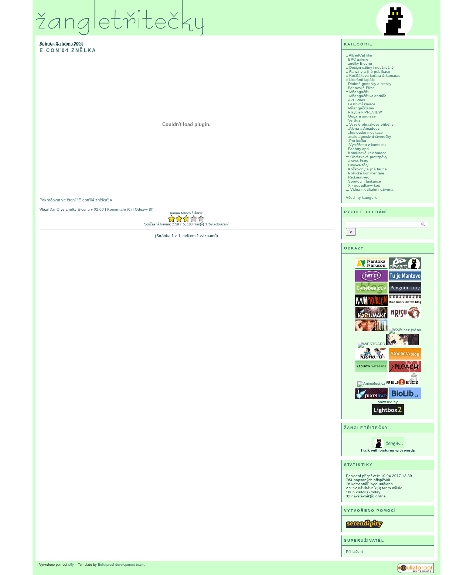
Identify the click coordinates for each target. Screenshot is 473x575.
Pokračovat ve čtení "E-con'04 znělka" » (76, 200)
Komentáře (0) (119, 209)
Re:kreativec (358, 177)
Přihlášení (354, 552)
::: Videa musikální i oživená (370, 189)
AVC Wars (356, 100)
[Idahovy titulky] (371, 358)
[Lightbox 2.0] (388, 414)
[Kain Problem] (371, 305)
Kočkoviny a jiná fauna (367, 169)
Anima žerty (358, 161)
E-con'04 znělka (68, 50)
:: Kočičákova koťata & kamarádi (373, 76)
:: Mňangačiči (357, 92)
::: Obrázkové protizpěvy (366, 157)
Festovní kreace (361, 104)
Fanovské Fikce (361, 88)
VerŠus (354, 120)
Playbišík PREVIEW (365, 112)
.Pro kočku (357, 141)
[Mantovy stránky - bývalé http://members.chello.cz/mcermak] (405, 280)
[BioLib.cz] (405, 398)
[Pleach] (405, 371)
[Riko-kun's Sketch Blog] (405, 305)
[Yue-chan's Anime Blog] (402, 344)
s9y (71, 565)
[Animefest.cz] (371, 383)
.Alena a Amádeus (364, 128)
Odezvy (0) (144, 209)
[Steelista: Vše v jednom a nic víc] (405, 358)
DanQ (54, 209)
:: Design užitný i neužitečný (370, 67)
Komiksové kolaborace (367, 153)
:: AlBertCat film (359, 55)
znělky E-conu (78, 209)
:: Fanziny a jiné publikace (368, 71)
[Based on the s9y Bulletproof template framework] (415, 572)
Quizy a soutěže (362, 116)
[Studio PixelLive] (371, 398)
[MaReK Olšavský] (405, 292)
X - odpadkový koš (364, 185)
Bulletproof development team (121, 565)
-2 (171, 218)
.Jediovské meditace (365, 132)
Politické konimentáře (366, 173)
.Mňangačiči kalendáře (367, 96)
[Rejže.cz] (402, 383)
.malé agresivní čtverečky (369, 137)
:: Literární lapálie (360, 80)
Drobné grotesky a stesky (369, 84)
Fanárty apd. (359, 149)
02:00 (99, 209)
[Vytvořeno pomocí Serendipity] (364, 527)
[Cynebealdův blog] (371, 292)
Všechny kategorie (362, 197)
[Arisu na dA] (405, 317)
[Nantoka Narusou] (371, 268)
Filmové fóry (358, 165)
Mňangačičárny (361, 108)
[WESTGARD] (371, 344)
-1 (175, 218)
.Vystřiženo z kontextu (367, 145)
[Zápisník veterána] (371, 371)
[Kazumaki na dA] (371, 317)
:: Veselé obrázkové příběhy (370, 124)
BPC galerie (358, 59)
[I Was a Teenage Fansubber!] (371, 280)
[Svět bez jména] (405, 330)
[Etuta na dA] (371, 330)
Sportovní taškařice (364, 181)
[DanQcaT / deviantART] (405, 268)
